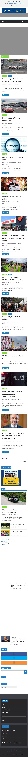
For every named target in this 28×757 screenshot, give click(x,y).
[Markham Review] (2, 21)
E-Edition (3, 717)
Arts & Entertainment (6, 709)
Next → (25, 461)
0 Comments (5, 85)
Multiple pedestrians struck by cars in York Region (13, 511)
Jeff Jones (10, 361)
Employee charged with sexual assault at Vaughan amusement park (13, 394)
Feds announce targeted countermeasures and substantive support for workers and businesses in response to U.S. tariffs (18, 640)
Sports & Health (5, 712)
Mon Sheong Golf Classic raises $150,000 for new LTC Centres (17, 525)
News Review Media (12, 399)
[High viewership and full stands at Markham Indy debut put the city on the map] (5, 586)
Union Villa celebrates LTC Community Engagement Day (17, 532)
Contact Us (4, 720)
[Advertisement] (14, 41)
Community (5, 75)
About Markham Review (11, 751)
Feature (10, 75)
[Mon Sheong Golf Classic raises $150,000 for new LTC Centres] (5, 526)
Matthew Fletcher (12, 123)
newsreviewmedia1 (12, 162)
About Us (4, 715)
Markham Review (12, 84)
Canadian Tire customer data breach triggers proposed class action (13, 238)
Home (3, 704)
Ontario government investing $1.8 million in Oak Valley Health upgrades (13, 435)
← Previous (4, 458)
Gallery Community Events (7, 680)
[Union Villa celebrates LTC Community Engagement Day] (5, 533)
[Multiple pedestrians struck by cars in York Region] (14, 498)
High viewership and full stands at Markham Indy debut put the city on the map (18, 585)
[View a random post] (25, 21)
